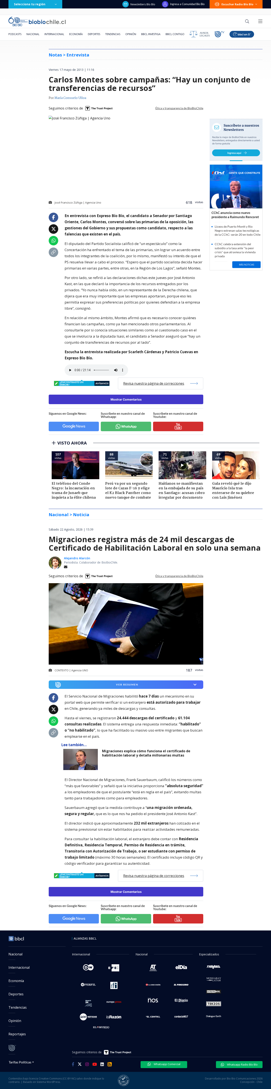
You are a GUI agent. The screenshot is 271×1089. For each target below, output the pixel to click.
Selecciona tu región (29, 4)
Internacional (54, 34)
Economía (76, 34)
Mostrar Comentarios (126, 399)
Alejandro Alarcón (77, 558)
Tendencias (112, 34)
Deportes (94, 34)
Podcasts (14, 34)
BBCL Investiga (150, 34)
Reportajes (17, 1034)
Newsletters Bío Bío (142, 4)
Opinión (130, 34)
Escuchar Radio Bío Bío (237, 4)
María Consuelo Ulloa (70, 98)
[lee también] (81, 759)
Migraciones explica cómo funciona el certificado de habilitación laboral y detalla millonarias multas (146, 753)
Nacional (32, 34)
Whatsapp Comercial (166, 1064)
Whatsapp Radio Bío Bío (242, 1064)
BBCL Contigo (175, 34)
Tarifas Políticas (20, 1062)
